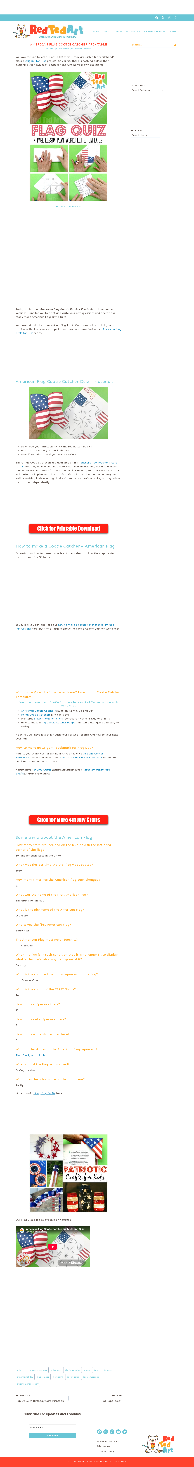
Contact (174, 31)
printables (73, 1377)
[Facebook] (156, 17)
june (87, 1370)
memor (108, 1370)
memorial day (25, 1377)
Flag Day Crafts (44, 1093)
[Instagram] (169, 17)
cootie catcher (38, 1370)
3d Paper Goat (112, 1398)
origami (58, 1377)
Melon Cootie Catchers (36, 714)
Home (96, 31)
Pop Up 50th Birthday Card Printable (40, 1398)
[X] (163, 17)
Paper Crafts (62, 49)
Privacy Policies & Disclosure (108, 1444)
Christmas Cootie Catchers (38, 710)
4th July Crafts (41, 769)
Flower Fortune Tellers (48, 718)
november (43, 1377)
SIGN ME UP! (52, 1435)
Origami (50, 49)
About (108, 31)
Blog (119, 31)
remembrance (91, 1377)
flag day (56, 1370)
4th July (22, 1370)
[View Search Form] (176, 17)
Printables (76, 49)
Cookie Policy (106, 1451)
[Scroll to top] (187, 1456)
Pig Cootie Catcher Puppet (59, 722)
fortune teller (72, 1370)
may (97, 1370)
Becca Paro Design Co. (115, 1461)
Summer (87, 49)
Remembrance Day (28, 1384)
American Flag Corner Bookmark (81, 757)
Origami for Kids (35, 60)
